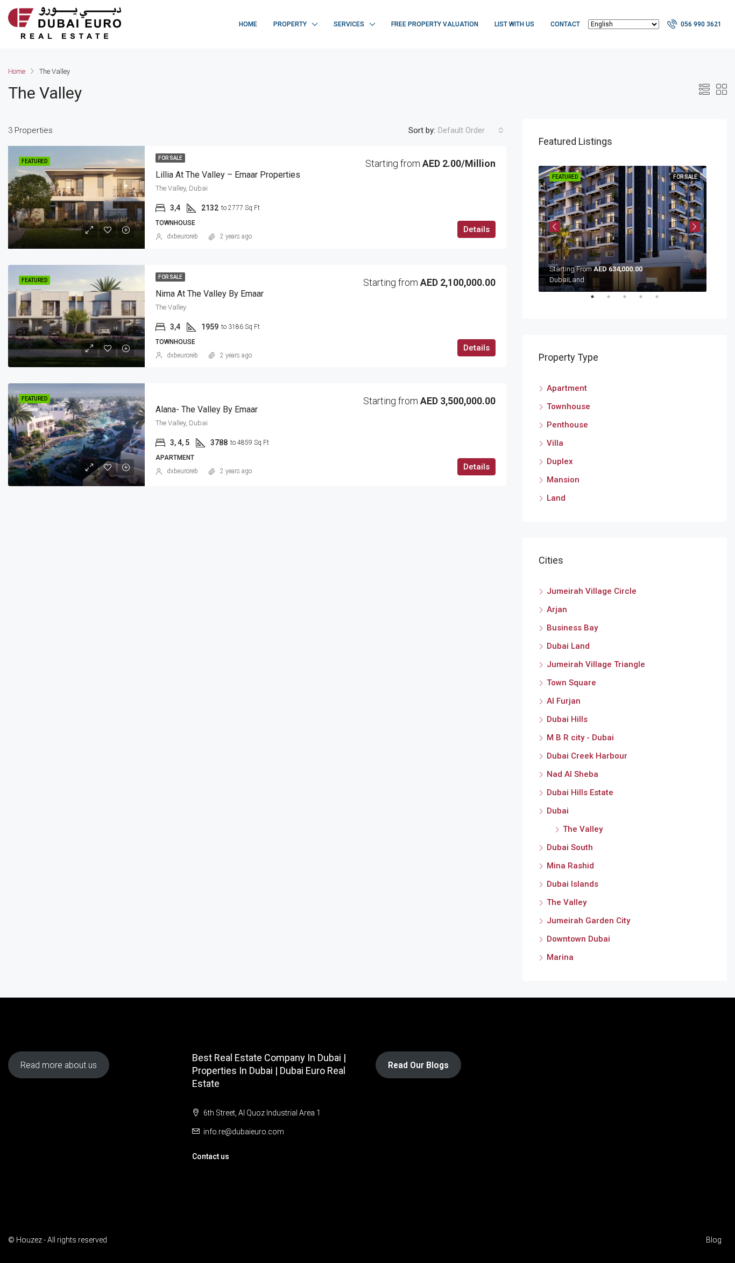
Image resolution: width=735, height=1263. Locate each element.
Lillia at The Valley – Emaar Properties (228, 175)
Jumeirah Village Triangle (596, 664)
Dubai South (570, 847)
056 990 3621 (700, 24)
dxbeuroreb (182, 236)
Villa (555, 443)
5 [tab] (662, 301)
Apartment (567, 388)
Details (476, 229)
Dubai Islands (572, 884)
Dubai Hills (567, 719)
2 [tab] (614, 301)
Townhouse (568, 406)
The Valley (583, 829)
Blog (714, 1240)
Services (349, 24)
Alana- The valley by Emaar (207, 409)
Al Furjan (564, 701)
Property (290, 24)
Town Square (571, 682)
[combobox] (470, 130)
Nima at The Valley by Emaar (210, 294)
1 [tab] (597, 301)
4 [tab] (646, 301)
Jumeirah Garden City (588, 920)
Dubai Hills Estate (580, 792)
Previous (554, 226)
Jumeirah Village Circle (592, 591)
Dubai (558, 811)
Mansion (563, 480)
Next (694, 226)
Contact (565, 24)
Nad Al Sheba (572, 774)
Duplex (560, 461)
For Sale (170, 158)
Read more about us (58, 1065)
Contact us (210, 1156)
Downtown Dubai (578, 939)
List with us (514, 24)
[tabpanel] (625, 227)
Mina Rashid (570, 866)
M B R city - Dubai (580, 737)
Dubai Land (568, 646)
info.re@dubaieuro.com (243, 1131)
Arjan (557, 609)
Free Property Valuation (434, 24)
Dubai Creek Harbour (587, 756)
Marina (560, 957)
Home (248, 24)
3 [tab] (630, 301)
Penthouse (567, 425)
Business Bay (572, 628)
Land (556, 498)
